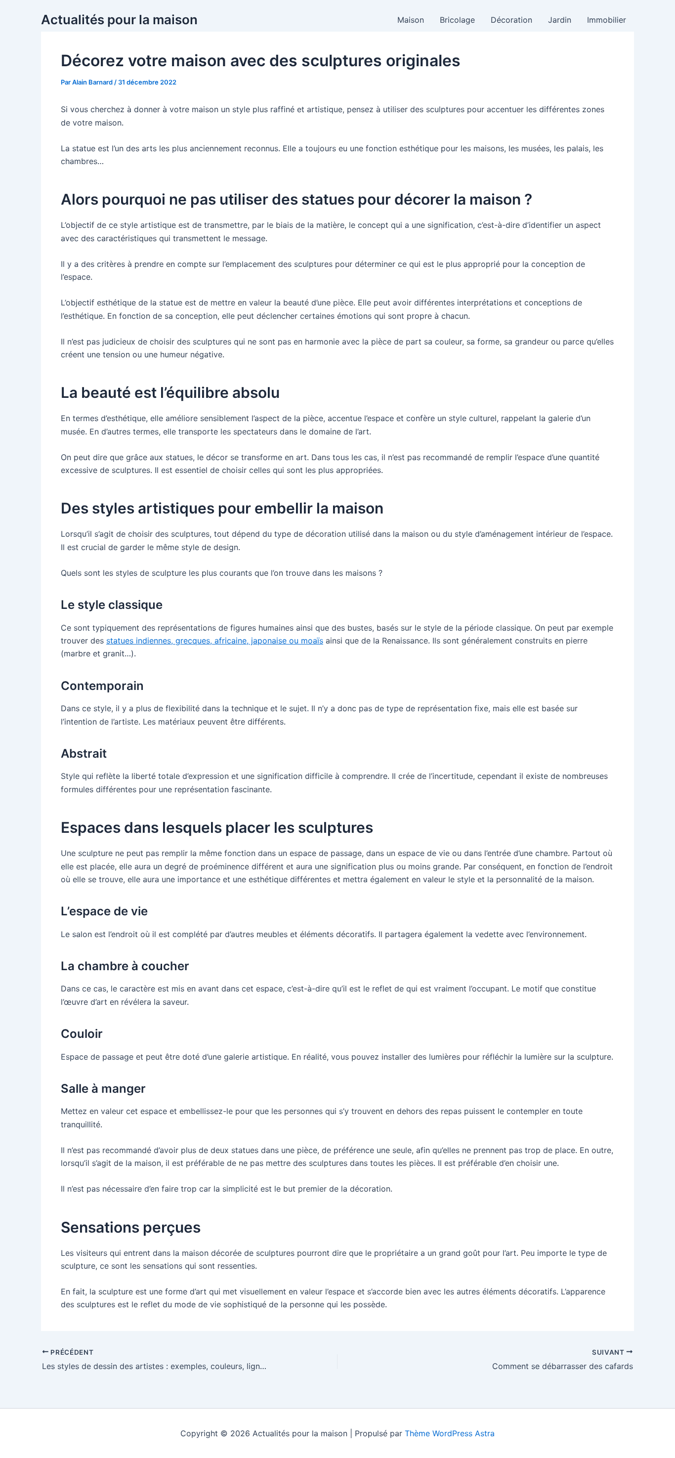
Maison (410, 20)
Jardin (559, 20)
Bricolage (457, 20)
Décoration (511, 20)
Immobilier (606, 20)
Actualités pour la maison (119, 19)
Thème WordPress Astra (450, 1433)
